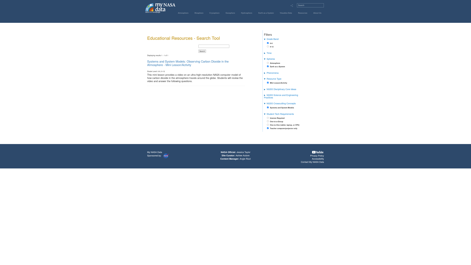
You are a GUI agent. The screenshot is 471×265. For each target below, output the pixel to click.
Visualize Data (286, 13)
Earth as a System (266, 13)
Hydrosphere (246, 13)
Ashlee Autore (242, 155)
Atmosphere (183, 13)
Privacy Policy (317, 155)
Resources (302, 13)
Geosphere (230, 13)
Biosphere (199, 13)
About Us (317, 13)
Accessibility (318, 158)
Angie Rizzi (245, 158)
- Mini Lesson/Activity (188, 63)
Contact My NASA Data (312, 161)
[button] (317, 152)
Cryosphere (214, 13)
